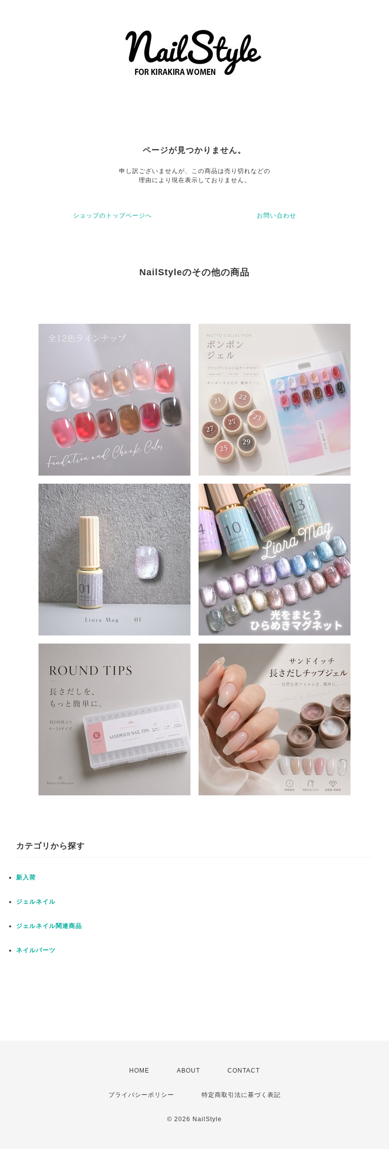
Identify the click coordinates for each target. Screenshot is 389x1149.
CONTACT (243, 1070)
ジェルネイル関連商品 (49, 925)
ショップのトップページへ (112, 215)
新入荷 (26, 877)
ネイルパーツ (36, 950)
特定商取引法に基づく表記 (241, 1094)
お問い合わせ (276, 215)
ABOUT (188, 1070)
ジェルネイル (36, 901)
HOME (139, 1070)
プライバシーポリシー (141, 1094)
